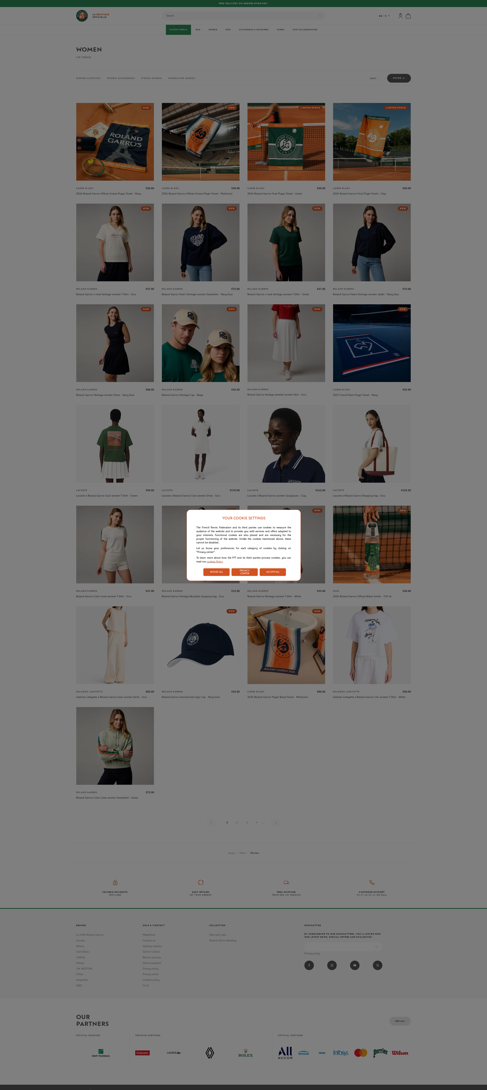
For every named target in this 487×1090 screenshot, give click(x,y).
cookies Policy (215, 561)
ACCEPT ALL (272, 571)
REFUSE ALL (216, 571)
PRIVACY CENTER (245, 572)
